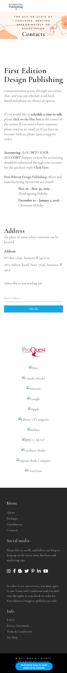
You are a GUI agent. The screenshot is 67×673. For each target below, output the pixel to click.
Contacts (12, 530)
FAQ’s (11, 620)
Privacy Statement (18, 626)
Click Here (41, 167)
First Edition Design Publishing (25, 177)
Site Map (12, 637)
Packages (12, 518)
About (11, 513)
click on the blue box (26, 119)
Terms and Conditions (29, 591)
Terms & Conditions (19, 631)
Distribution (14, 524)
